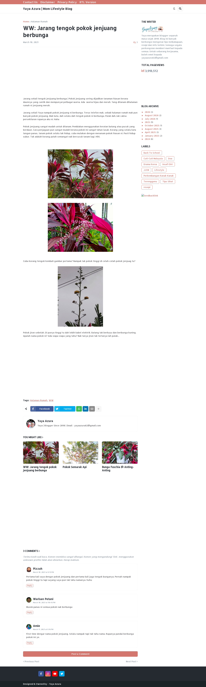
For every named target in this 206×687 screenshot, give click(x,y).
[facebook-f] (41, 673)
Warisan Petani (43, 599)
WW (51, 400)
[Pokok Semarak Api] (80, 452)
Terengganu (150, 181)
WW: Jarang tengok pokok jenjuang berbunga (40, 468)
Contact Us (30, 2)
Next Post (131, 661)
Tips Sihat (167, 181)
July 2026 (150, 119)
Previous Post (32, 661)
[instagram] (48, 673)
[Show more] (98, 409)
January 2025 (152, 135)
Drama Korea (150, 164)
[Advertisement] (80, 72)
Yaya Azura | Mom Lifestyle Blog (47, 9)
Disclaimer (47, 2)
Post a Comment (80, 653)
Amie (36, 625)
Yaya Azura (45, 421)
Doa (170, 158)
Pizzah (37, 568)
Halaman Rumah (39, 22)
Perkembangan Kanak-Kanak (159, 175)
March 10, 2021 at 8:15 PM (43, 572)
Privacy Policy (67, 2)
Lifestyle (159, 170)
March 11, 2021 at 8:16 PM (43, 629)
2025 (148, 122)
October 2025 (152, 125)
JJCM (146, 170)
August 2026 (152, 115)
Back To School (152, 152)
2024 (148, 139)
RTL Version (87, 2)
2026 (148, 112)
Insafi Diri (167, 164)
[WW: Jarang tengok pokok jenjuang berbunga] (41, 452)
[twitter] (62, 673)
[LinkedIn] (85, 409)
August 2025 (152, 129)
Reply (29, 585)
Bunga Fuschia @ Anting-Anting (118, 468)
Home (26, 22)
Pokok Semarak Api (75, 467)
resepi (147, 187)
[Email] (92, 409)
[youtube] (55, 673)
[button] (174, 8)
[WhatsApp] (79, 409)
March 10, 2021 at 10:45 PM (44, 602)
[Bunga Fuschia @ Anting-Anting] (120, 452)
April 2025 (150, 132)
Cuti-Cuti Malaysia (153, 158)
